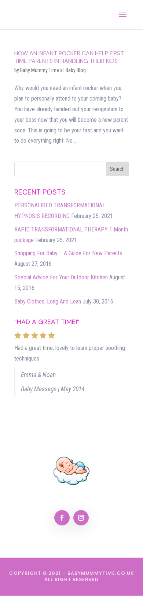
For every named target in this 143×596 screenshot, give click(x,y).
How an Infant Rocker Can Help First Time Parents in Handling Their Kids (69, 57)
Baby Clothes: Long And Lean (47, 301)
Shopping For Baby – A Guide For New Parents (68, 253)
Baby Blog (76, 70)
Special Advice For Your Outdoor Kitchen (61, 277)
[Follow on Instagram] (81, 517)
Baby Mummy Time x (41, 70)
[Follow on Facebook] (62, 517)
